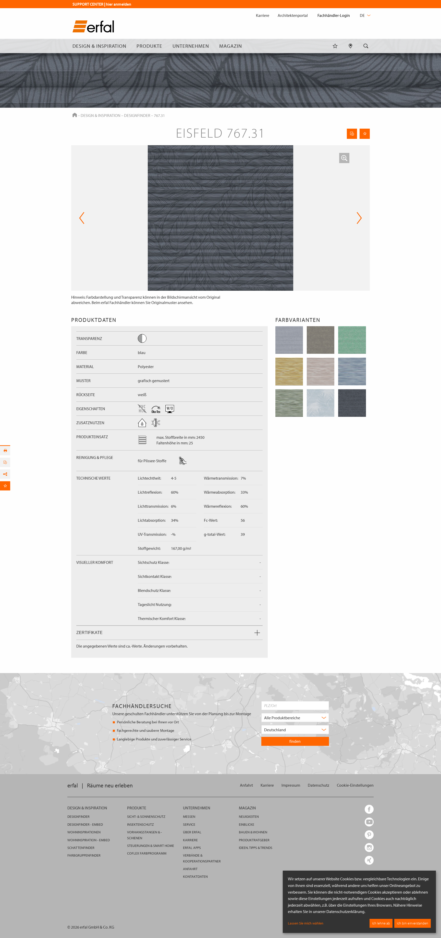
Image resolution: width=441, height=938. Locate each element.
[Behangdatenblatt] (352, 134)
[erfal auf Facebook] (369, 809)
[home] (93, 27)
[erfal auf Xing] (369, 860)
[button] (344, 158)
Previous (81, 218)
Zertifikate (89, 632)
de (362, 15)
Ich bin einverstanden (412, 923)
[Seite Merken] (365, 134)
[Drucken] (5, 450)
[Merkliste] (335, 46)
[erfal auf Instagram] (369, 847)
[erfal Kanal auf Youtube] (369, 822)
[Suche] (366, 46)
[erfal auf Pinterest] (369, 834)
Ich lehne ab (381, 923)
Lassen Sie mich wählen (305, 923)
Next (357, 218)
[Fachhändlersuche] (351, 46)
